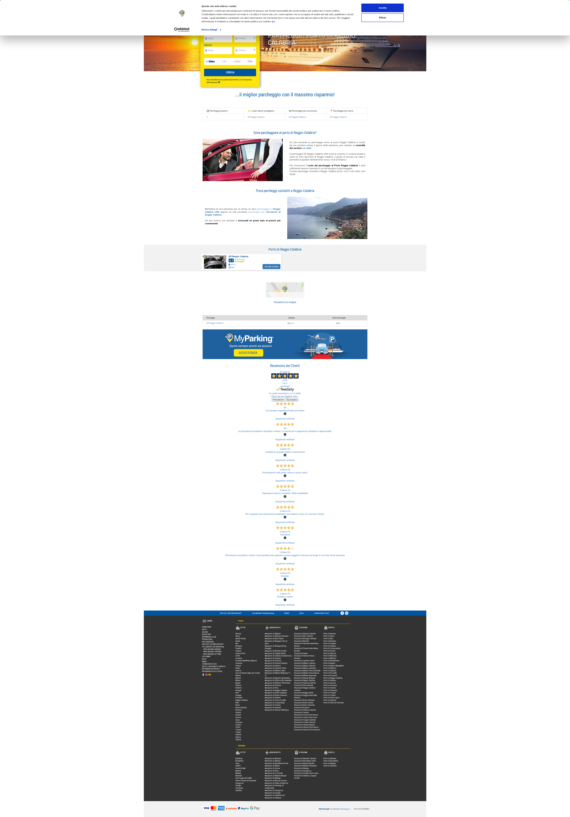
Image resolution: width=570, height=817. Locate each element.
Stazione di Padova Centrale (305, 683)
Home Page (206, 627)
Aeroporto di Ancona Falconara (276, 636)
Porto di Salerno (329, 680)
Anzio (237, 636)
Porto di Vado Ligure (331, 697)
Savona (238, 717)
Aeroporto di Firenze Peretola (276, 663)
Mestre (238, 678)
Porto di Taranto (329, 688)
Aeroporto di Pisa (271, 688)
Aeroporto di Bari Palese (274, 638)
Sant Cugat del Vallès (243, 778)
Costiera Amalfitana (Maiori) (246, 661)
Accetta (383, 8)
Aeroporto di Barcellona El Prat (276, 763)
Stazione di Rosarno (301, 707)
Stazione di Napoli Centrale (304, 680)
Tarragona (239, 788)
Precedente (278, 399)
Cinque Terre (240, 653)
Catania (238, 651)
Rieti (237, 703)
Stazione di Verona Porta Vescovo (307, 730)
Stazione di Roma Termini (303, 703)
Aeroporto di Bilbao (272, 766)
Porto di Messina (330, 656)
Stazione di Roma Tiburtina (304, 705)
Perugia (238, 690)
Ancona (238, 633)
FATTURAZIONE (208, 642)
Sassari (238, 715)
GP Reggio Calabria (256, 117)
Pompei (238, 695)
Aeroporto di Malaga (273, 778)
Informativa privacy (211, 669)
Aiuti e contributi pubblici (213, 666)
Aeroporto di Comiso (273, 658)
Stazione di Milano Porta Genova (306, 673)
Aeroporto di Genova (273, 666)
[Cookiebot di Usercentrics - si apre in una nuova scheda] (182, 29)
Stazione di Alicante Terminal (305, 758)
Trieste (238, 732)
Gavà (237, 763)
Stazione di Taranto (301, 712)
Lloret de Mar (240, 768)
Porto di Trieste (329, 695)
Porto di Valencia (330, 766)
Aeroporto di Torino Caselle (275, 700)
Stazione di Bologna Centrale (305, 638)
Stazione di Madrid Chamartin (305, 766)
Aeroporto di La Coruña (274, 773)
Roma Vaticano (241, 707)
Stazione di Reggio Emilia (304, 693)
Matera (238, 675)
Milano (238, 680)
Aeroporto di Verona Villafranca (277, 710)
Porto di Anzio (328, 636)
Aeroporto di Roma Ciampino (276, 693)
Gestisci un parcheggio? (231, 613)
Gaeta (237, 668)
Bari (236, 643)
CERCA (230, 72)
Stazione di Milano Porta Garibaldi (307, 670)
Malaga (238, 773)
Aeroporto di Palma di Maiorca (276, 783)
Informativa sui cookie (212, 671)
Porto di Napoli (329, 663)
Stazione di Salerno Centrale (305, 710)
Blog (302, 613)
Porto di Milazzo (329, 658)
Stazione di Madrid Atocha (304, 763)
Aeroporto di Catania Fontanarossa (278, 656)
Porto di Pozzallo (330, 673)
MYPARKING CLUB (209, 637)
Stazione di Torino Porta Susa (305, 717)
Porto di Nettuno (329, 668)
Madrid (238, 771)
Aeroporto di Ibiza (272, 771)
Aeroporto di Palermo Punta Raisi (277, 683)
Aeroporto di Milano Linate (275, 670)
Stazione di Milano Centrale (304, 666)
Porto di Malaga (329, 763)
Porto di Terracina (330, 690)
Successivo (292, 399)
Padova (238, 685)
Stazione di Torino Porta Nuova (306, 715)
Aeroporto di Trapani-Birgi (275, 703)
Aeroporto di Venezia (273, 707)
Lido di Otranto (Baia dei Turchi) (247, 673)
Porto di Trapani (329, 693)
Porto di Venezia (329, 700)
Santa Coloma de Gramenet (245, 780)
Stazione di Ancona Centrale (305, 633)
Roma (237, 705)
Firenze (238, 666)
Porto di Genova (329, 653)
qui (273, 21)
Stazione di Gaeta (301, 653)
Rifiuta (382, 17)
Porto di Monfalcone (331, 661)
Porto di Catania (329, 646)
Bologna (238, 646)
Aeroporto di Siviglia (273, 793)
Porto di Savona (329, 683)
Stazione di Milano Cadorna (304, 663)
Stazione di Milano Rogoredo (305, 675)
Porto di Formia (329, 651)
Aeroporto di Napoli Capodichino (277, 678)
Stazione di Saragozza (302, 771)
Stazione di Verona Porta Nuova (306, 727)
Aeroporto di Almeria (273, 761)
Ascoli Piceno (240, 638)
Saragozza (239, 783)
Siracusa (238, 722)
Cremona (238, 663)
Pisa (237, 693)
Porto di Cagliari (329, 643)
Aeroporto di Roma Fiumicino (276, 695)
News (286, 613)
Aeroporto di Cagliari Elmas (275, 653)
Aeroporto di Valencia (273, 798)
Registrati (206, 634)
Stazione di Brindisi (301, 641)
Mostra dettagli (209, 29)
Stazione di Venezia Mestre (304, 725)
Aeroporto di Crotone (273, 661)
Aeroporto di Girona (272, 768)
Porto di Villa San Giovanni (333, 703)
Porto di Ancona (329, 633)
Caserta (238, 648)
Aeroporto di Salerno (273, 697)
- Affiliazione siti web (211, 654)
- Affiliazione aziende (211, 649)
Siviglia (238, 785)
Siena (237, 720)
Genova (238, 670)
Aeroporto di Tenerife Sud (275, 795)
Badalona (239, 758)
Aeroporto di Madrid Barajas (275, 776)
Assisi (237, 641)
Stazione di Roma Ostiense (304, 700)
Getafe (237, 766)
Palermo (238, 688)
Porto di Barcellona (330, 761)
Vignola (238, 739)
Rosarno (238, 710)
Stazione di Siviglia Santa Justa (306, 773)
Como (237, 656)
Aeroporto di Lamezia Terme (275, 668)
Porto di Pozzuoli (330, 675)
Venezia (238, 734)
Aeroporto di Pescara (273, 685)
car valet (306, 148)
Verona (238, 737)
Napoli (237, 683)
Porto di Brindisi (329, 641)
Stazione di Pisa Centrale (303, 685)
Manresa (238, 776)
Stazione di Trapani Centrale (305, 720)
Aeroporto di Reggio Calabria (276, 690)
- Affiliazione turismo (212, 651)
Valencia (238, 790)
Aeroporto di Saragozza (274, 790)
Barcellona (239, 761)
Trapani (238, 730)
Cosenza (238, 658)
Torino (237, 727)
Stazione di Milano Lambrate (305, 668)
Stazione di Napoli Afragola (304, 678)
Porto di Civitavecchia (331, 648)
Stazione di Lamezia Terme (304, 661)
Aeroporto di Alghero (273, 633)
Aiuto (204, 629)
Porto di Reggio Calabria (332, 678)
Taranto (238, 725)
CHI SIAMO (206, 656)
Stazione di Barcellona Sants (305, 761)
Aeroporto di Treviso (273, 705)
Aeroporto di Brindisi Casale (275, 651)
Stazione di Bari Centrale (303, 636)
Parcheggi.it (345, 809)
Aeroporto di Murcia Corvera (276, 780)
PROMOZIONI (207, 639)
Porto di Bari (328, 638)
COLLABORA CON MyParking (263, 613)
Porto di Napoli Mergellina (333, 666)
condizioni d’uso (321, 613)
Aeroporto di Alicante (273, 758)
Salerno (238, 712)
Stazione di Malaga (301, 768)
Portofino (239, 697)
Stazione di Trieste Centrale (304, 722)
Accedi (205, 632)
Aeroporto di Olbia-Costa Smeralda (278, 680)
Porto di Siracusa (330, 685)
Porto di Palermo (329, 670)
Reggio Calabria (241, 700)
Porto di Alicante (329, 758)
